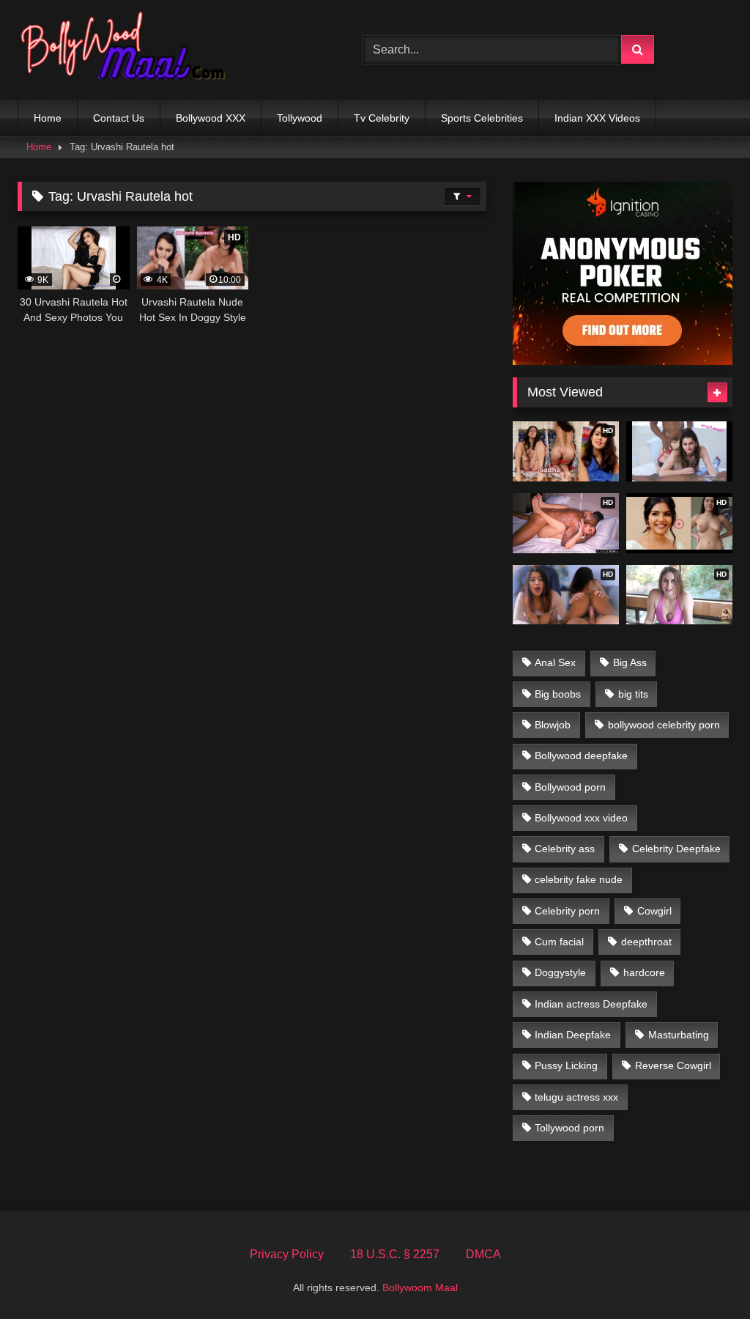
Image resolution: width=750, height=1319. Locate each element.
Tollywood (299, 118)
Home (48, 118)
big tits (633, 694)
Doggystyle (560, 972)
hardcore (644, 972)
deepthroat (646, 941)
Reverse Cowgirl (673, 1065)
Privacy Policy (287, 1254)
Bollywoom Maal (420, 1287)
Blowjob (553, 725)
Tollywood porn (569, 1128)
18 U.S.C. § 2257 (394, 1254)
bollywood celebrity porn (664, 725)
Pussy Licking (566, 1065)
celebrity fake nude (579, 879)
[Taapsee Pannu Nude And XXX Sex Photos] (679, 451)
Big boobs (558, 694)
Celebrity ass (565, 848)
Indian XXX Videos (597, 118)
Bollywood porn (570, 787)
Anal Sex (555, 662)
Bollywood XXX (210, 118)
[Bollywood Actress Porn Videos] (167, 50)
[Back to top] (704, 1275)
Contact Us (118, 118)
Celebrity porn (567, 911)
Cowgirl (654, 911)
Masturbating (678, 1035)
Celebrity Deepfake (676, 848)
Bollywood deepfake (581, 755)
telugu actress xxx (576, 1097)
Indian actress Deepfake (591, 1004)
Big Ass (630, 662)
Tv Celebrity (381, 118)
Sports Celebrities (482, 118)
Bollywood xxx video (581, 818)
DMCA (483, 1254)
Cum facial (559, 941)
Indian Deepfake (573, 1035)
